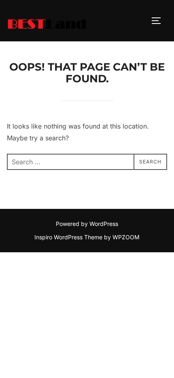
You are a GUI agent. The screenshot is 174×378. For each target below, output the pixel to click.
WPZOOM (126, 237)
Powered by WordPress (87, 223)
